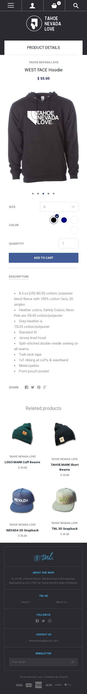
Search (25, 602)
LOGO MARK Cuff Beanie (22, 462)
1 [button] (33, 194)
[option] (43, 137)
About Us (61, 602)
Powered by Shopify (56, 676)
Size (12, 207)
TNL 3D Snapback (64, 528)
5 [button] (54, 194)
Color (14, 225)
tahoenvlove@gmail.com (43, 640)
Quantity (16, 243)
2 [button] (38, 194)
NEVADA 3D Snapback (22, 530)
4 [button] (48, 194)
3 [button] (43, 194)
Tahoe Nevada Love (43, 62)
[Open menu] (11, 5)
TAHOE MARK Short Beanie (64, 467)
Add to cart (43, 258)
